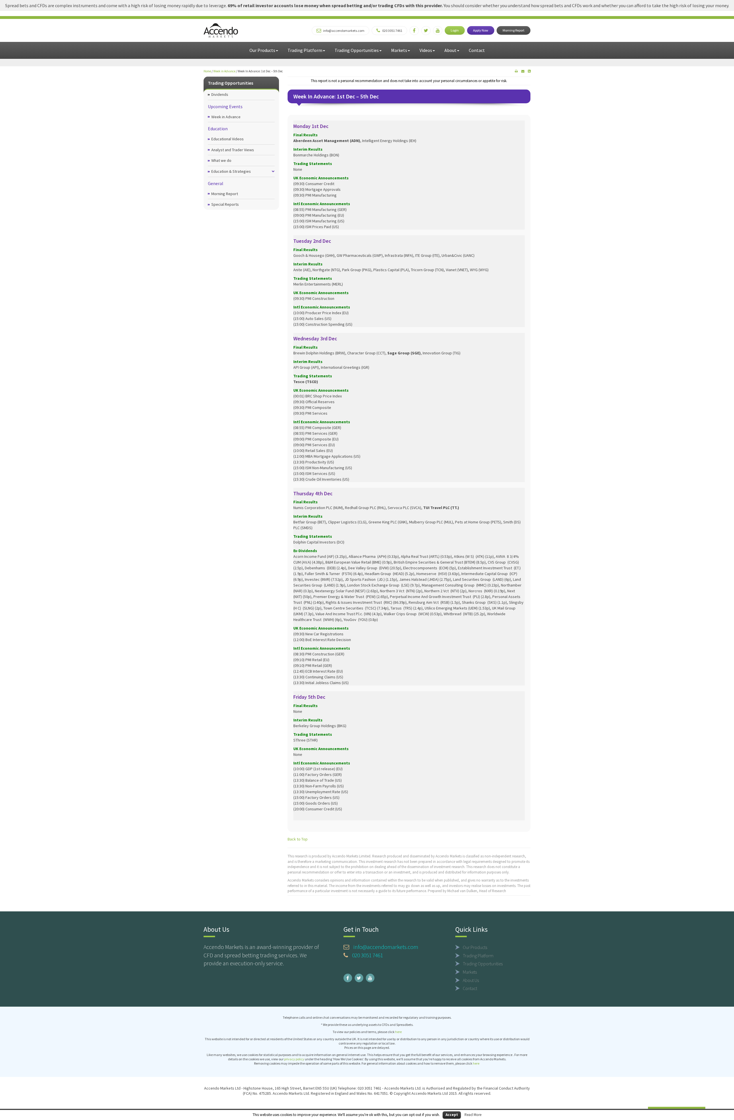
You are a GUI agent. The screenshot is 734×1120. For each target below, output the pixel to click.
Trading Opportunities (357, 50)
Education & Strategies (231, 171)
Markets (399, 50)
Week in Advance (224, 71)
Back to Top (298, 839)
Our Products (262, 50)
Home (207, 71)
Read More (472, 1114)
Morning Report (513, 30)
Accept (452, 1114)
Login (455, 30)
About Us (471, 980)
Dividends (219, 94)
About (450, 50)
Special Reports (225, 204)
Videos (425, 50)
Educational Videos (227, 138)
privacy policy (294, 1059)
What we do (221, 160)
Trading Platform (305, 50)
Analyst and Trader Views (232, 149)
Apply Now (480, 30)
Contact (477, 50)
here (398, 1032)
